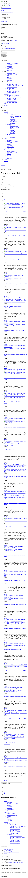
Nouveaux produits (8, 849)
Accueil (6, 112)
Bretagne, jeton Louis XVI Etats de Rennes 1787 (14, 235)
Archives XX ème (11, 99)
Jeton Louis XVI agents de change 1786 (12, 649)
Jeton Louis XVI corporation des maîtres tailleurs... (15, 427)
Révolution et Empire (12, 74)
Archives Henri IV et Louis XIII (15, 85)
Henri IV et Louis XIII (12, 63)
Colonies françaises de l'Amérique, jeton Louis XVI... (15, 211)
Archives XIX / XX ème (13, 91)
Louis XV (9, 66)
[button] (5, 60)
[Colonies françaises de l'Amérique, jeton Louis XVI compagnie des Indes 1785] (15, 665)
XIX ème (9, 75)
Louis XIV (9, 64)
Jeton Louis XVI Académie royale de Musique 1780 (15, 604)
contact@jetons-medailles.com (15, 862)
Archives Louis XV (12, 88)
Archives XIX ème (11, 98)
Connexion (3, 42)
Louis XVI (9, 67)
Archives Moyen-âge (12, 84)
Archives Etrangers (11, 92)
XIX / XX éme (10, 68)
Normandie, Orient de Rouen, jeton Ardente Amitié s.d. (15, 718)
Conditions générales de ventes (11, 852)
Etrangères (9, 80)
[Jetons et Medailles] (6, 8)
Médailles (6, 94)
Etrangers (9, 70)
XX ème (9, 77)
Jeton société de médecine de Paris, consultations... (15, 696)
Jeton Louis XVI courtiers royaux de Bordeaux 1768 (15, 283)
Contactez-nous (7, 850)
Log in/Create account (9, 48)
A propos (6, 161)
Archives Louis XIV (12, 87)
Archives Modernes (11, 101)
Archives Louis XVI (12, 89)
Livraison (6, 159)
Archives (9, 134)
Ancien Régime (11, 73)
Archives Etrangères (12, 102)
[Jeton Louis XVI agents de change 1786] (14, 644)
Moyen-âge (9, 61)
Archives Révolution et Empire (14, 96)
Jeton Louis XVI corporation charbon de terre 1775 (15, 526)
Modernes (9, 78)
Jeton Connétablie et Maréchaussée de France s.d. (14, 259)
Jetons (5, 82)
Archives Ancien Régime (13, 95)
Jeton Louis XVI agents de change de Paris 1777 (14, 580)
